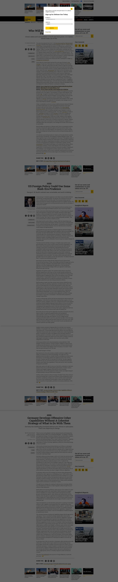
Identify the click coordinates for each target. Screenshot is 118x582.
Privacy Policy (48, 31)
